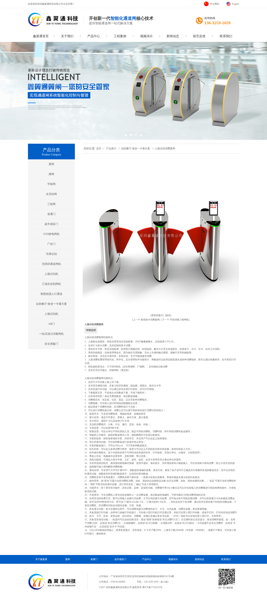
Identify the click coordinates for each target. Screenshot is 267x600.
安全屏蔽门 (51, 343)
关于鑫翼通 (41, 559)
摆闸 (51, 174)
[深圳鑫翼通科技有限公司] (133, 91)
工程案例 (120, 36)
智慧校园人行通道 (51, 293)
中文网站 (214, 4)
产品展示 (111, 148)
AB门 (51, 323)
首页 (98, 148)
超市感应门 (51, 224)
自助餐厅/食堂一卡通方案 (51, 303)
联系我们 (226, 36)
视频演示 (146, 36)
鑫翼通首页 (41, 36)
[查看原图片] (157, 315)
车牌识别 (51, 254)
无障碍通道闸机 (51, 264)
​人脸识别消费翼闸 (165, 148)
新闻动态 (173, 36)
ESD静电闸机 (51, 234)
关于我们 (67, 36)
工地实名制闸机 (51, 283)
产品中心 (93, 36)
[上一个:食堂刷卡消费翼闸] (146, 319)
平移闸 (51, 184)
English (235, 4)
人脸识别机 (51, 273)
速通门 (51, 214)
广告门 (51, 244)
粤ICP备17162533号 (152, 587)
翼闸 (51, 164)
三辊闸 (51, 204)
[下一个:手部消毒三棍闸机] (175, 319)
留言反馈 (199, 36)
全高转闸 (51, 194)
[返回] (168, 315)
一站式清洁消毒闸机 (51, 333)
